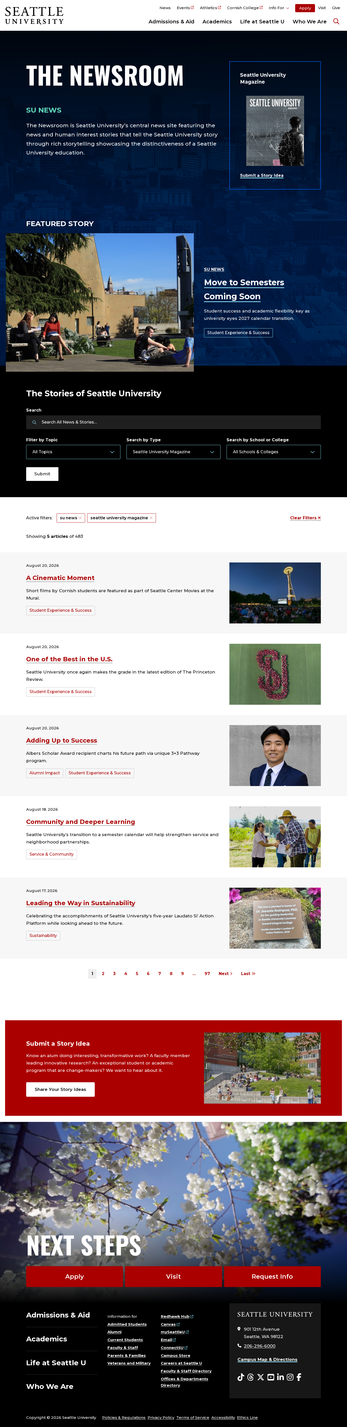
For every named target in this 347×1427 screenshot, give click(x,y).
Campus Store (175, 1355)
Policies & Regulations (124, 1417)
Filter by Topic (42, 439)
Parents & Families (126, 1355)
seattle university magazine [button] (119, 517)
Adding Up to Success (61, 740)
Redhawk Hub (175, 1316)
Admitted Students (127, 1324)
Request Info (272, 1276)
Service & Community (51, 854)
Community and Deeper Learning (80, 821)
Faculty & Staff (122, 1347)
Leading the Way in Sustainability (80, 903)
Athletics (208, 7)
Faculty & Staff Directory (186, 1371)
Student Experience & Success (238, 332)
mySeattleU (173, 1331)
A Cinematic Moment (60, 578)
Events (183, 7)
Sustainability (43, 935)
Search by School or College (258, 439)
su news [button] (68, 517)
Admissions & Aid (171, 22)
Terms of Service (192, 1417)
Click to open (279, 8)
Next (224, 973)
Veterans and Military (129, 1363)
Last (246, 973)
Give (336, 7)
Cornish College (243, 7)
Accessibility (223, 1417)
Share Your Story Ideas (60, 1089)
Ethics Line (247, 1417)
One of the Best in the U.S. (69, 659)
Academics (217, 22)
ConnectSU (172, 1347)
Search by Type (144, 439)
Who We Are (310, 22)
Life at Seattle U (262, 22)
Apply (305, 8)
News (165, 7)
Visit (322, 7)
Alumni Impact (44, 773)
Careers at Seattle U (181, 1363)
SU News (214, 269)
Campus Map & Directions (267, 1359)
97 (207, 973)
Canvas (168, 1324)
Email (166, 1339)
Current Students (125, 1339)
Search (33, 410)
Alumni (114, 1331)
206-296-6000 (259, 1345)
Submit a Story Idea (261, 175)
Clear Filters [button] (304, 517)
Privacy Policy (161, 1417)
